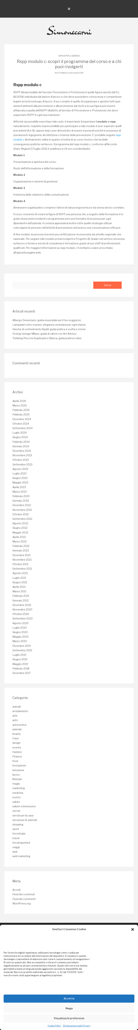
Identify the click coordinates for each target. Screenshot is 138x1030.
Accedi (16, 889)
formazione (19, 765)
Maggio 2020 (20, 636)
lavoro (16, 774)
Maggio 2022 (20, 532)
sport (15, 828)
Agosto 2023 (20, 468)
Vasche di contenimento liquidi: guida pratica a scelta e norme (49, 329)
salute (16, 801)
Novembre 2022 (22, 509)
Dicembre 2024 (21, 419)
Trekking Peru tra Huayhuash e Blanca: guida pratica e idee (47, 338)
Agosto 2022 (20, 523)
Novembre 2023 (22, 455)
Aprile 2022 (19, 536)
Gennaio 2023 (20, 500)
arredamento (20, 711)
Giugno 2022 (19, 527)
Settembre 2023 (22, 464)
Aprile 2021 (19, 586)
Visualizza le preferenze (69, 1018)
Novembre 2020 (22, 609)
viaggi (16, 847)
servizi (16, 810)
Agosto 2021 (20, 573)
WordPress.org (21, 903)
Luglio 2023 (19, 473)
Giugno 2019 (19, 659)
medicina (17, 792)
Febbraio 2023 (20, 496)
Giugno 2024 (20, 437)
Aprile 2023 (19, 487)
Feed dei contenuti (23, 894)
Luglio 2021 (19, 577)
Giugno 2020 (20, 632)
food (15, 760)
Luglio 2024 (19, 432)
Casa (15, 738)
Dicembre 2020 (21, 604)
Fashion (17, 751)
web (14, 851)
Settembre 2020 (22, 618)
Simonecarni (69, 31)
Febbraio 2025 (21, 414)
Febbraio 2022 (20, 545)
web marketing (21, 856)
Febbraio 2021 (20, 595)
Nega (69, 1008)
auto (15, 720)
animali (16, 706)
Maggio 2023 (20, 482)
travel (15, 838)
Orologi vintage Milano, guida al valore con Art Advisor (44, 333)
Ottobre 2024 (20, 423)
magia (16, 783)
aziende (17, 729)
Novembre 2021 (22, 559)
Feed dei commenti (24, 898)
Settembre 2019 (22, 650)
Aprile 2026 (19, 400)
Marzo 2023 (19, 491)
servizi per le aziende (69, 56)
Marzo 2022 (19, 541)
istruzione (18, 770)
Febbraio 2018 (20, 668)
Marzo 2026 (19, 405)
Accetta (69, 998)
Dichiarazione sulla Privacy (76, 1025)
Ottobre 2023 (20, 459)
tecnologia (18, 833)
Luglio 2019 (19, 654)
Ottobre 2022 (20, 514)
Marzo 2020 (19, 641)
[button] (132, 929)
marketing (18, 788)
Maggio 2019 (20, 663)
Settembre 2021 (22, 568)
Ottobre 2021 (20, 564)
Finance (17, 756)
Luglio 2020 (19, 627)
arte (14, 715)
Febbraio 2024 (21, 441)
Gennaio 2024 (20, 446)
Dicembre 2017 (21, 672)
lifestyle (17, 779)
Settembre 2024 (22, 428)
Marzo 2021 (19, 591)
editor (80, 73)
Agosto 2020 (20, 623)
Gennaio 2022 (20, 550)
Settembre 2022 (22, 518)
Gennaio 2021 (20, 600)
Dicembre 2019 (21, 645)
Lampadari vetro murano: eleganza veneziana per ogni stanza (49, 324)
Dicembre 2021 (21, 555)
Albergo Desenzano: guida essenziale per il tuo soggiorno (46, 320)
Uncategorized (21, 842)
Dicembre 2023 (21, 450)
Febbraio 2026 (21, 409)
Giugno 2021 (19, 582)
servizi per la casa (22, 815)
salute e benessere (24, 806)
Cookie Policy (54, 1025)
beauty (16, 733)
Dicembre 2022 (21, 505)
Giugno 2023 (19, 477)
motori (16, 797)
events (16, 747)
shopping (17, 824)
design (16, 742)
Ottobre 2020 (20, 613)
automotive (19, 724)
